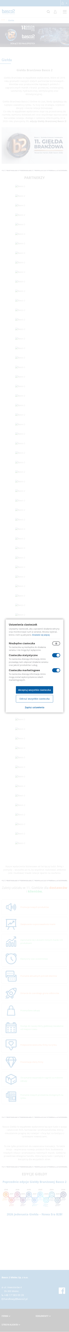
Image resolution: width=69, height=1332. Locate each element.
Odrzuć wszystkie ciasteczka (34, 698)
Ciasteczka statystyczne (23, 655)
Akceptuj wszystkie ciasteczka (34, 689)
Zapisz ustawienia (34, 707)
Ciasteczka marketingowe (24, 670)
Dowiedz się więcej (41, 634)
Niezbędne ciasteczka (22, 643)
